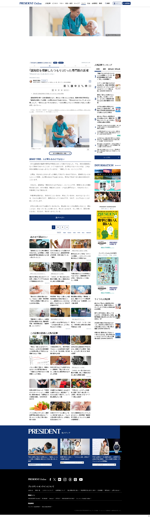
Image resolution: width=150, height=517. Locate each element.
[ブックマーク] (90, 81)
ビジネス (55, 3)
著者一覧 (37, 490)
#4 (75, 66)
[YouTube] (81, 479)
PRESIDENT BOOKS (68, 498)
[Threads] (70, 479)
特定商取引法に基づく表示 (88, 490)
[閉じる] (149, 516)
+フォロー (44, 80)
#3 (64, 66)
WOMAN (44, 498)
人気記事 (48, 3)
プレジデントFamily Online (83, 498)
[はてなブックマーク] (59, 479)
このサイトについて (47, 490)
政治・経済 (68, 3)
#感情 (74, 232)
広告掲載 (100, 490)
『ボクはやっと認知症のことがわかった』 (41, 62)
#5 (86, 66)
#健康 (55, 62)
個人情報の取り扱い (73, 490)
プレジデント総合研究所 (34, 506)
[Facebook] (50, 479)
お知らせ (30, 490)
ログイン (118, 3)
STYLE (58, 498)
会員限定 (94, 3)
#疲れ (83, 232)
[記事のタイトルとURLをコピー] (82, 86)
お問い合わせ (115, 490)
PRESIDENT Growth (34, 498)
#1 (34, 66)
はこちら (107, 247)
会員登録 (127, 3)
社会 (88, 3)
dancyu (51, 498)
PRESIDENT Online (34, 77)
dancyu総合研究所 (46, 506)
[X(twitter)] (54, 479)
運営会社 (107, 490)
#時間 (78, 232)
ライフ (83, 3)
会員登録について (60, 490)
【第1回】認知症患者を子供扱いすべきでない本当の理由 (48, 93)
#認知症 (61, 62)
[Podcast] (75, 479)
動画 (100, 3)
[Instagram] (64, 479)
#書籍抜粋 (88, 232)
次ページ (66, 90)
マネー (62, 3)
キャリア (77, 3)
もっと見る (107, 157)
